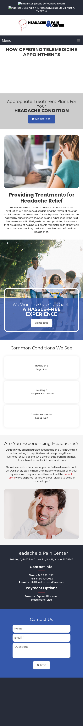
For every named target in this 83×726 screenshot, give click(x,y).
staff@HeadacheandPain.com (46, 3)
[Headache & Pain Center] (41, 26)
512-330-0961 (46, 575)
